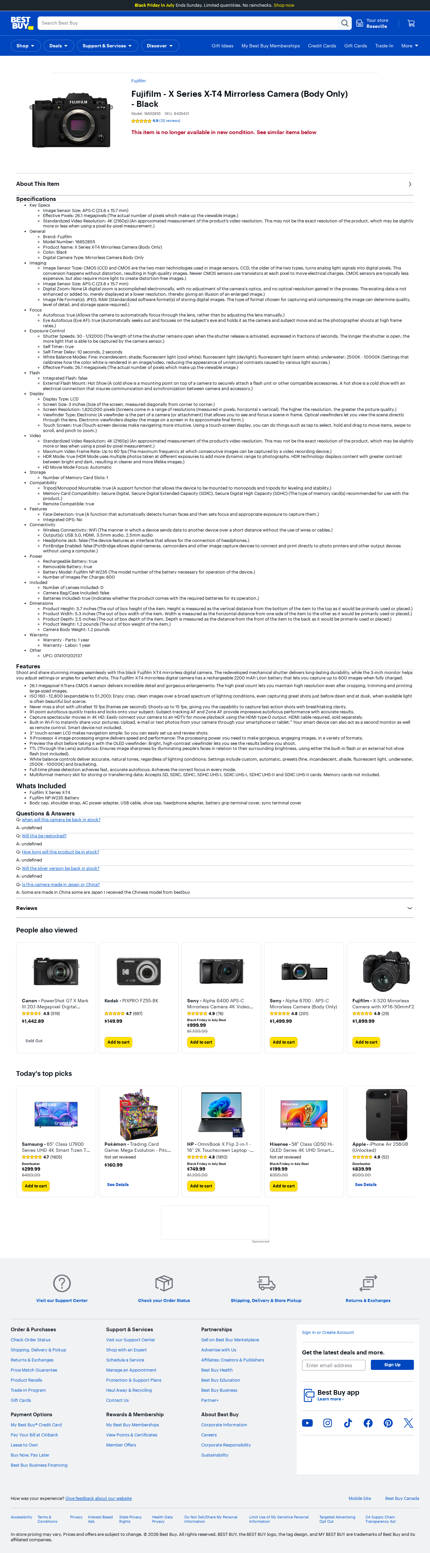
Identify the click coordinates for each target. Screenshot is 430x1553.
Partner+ (210, 1400)
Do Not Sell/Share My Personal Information (211, 1519)
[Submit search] (345, 23)
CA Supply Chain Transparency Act (381, 1519)
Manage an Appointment (131, 1370)
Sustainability (214, 1455)
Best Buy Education (220, 1380)
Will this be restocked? (44, 835)
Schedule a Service (125, 1359)
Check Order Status (30, 1339)
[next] (408, 998)
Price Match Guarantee (34, 1370)
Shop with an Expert (126, 1349)
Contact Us (117, 1400)
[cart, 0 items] (411, 23)
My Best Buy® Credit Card (36, 1424)
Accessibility (21, 1517)
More (407, 46)
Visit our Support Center (130, 1339)
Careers (209, 1434)
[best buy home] (22, 23)
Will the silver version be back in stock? (60, 868)
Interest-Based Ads (100, 1519)
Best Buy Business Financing (39, 1465)
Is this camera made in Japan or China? (61, 884)
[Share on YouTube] (307, 1423)
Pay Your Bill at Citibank (34, 1434)
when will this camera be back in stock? (61, 819)
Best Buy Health (217, 1370)
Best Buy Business (219, 1390)
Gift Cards (21, 1400)
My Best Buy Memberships (132, 1424)
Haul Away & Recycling (129, 1390)
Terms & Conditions (47, 1519)
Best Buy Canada (402, 1498)
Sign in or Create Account (328, 1332)
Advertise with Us (218, 1349)
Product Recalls (26, 1380)
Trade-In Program (28, 1390)
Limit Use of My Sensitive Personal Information (279, 1519)
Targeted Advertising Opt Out (337, 1519)
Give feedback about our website (99, 1498)
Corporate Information (224, 1424)
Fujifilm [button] (138, 80)
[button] (26, 46)
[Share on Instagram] (327, 1423)
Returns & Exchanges (32, 1359)
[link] (41, 1013)
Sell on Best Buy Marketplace (230, 1339)
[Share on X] (408, 1423)
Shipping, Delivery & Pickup (38, 1349)
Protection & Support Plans (133, 1380)
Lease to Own (24, 1444)
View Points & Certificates (131, 1434)
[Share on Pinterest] (388, 1423)
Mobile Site (360, 1498)
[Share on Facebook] (368, 1423)
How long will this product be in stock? (60, 851)
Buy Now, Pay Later (30, 1455)
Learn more (330, 1398)
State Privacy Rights (130, 1519)
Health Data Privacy (162, 1519)
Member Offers (121, 1444)
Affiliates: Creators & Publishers (232, 1359)
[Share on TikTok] (348, 1423)
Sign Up (392, 1364)
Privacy (76, 1517)
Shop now (284, 5)
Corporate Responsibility (226, 1444)
